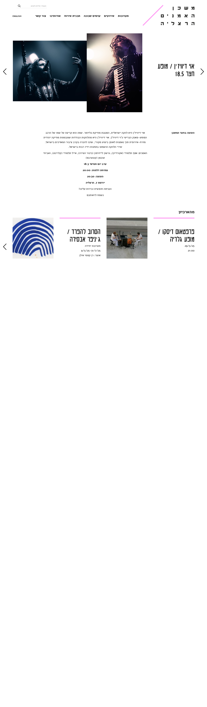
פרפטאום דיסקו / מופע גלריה (176, 236)
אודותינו (55, 16)
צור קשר (40, 16)
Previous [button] (202, 71)
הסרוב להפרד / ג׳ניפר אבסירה (83, 236)
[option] (80, 70)
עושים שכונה (92, 16)
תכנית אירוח (72, 16)
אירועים (109, 16)
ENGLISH (17, 16)
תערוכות (123, 16)
